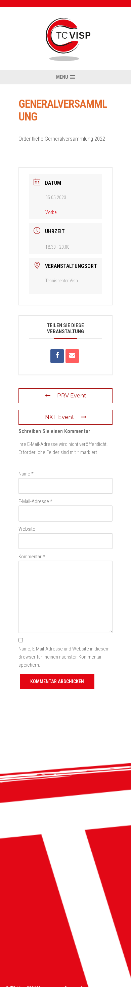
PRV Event (71, 395)
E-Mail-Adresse (35, 501)
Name (26, 474)
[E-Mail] (72, 356)
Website (26, 529)
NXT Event (59, 417)
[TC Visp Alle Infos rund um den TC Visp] (65, 38)
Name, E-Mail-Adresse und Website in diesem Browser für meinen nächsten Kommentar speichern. (64, 657)
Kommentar (31, 557)
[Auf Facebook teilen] (57, 356)
